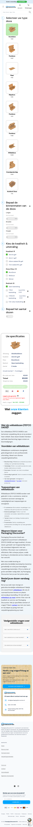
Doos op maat (5, 749)
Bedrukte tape (11, 816)
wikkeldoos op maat (8, 597)
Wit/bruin (12, 276)
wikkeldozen (17, 590)
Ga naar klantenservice (15, 686)
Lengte (10, 214)
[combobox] (16, 12)
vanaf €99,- (22, 2)
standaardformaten (9, 481)
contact (15, 605)
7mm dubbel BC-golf (15, 265)
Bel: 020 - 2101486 (18, 402)
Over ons (3, 765)
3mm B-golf (12, 255)
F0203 (7, 813)
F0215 (12, 813)
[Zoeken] (29, 12)
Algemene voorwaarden (16, 824)
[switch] (29, 825)
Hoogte (10, 232)
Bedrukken (22, 816)
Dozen (17, 816)
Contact (3, 768)
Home (2, 745)
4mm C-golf (12, 258)
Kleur (4, 360)
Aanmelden (15, 802)
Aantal (5, 366)
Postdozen (24, 813)
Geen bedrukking (14, 286)
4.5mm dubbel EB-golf (16, 261)
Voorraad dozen (5, 753)
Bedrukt (5, 363)
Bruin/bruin (12, 272)
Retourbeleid (25, 824)
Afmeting (6, 354)
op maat (19, 481)
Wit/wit (11, 279)
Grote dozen (17, 813)
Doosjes (3, 813)
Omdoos (30, 813)
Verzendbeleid (5, 772)
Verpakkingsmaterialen (7, 756)
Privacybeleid (7, 824)
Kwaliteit (5, 357)
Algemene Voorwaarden (7, 775)
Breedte (10, 223)
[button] (3, 6)
